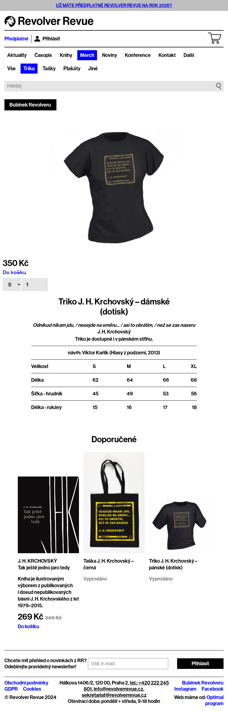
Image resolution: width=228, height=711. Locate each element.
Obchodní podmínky (26, 683)
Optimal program (214, 700)
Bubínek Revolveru (30, 105)
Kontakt (167, 55)
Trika (29, 69)
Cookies (32, 689)
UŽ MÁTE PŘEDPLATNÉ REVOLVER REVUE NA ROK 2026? (114, 5)
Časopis (43, 55)
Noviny (109, 55)
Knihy (66, 55)
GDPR (11, 689)
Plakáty (71, 69)
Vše (11, 69)
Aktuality (17, 55)
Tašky (49, 69)
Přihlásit (51, 39)
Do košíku (14, 272)
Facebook (213, 689)
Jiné (93, 69)
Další (189, 55)
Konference (138, 55)
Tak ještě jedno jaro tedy (44, 568)
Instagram (185, 689)
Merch (87, 55)
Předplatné (16, 39)
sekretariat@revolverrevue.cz (114, 695)
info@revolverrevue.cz (118, 689)
